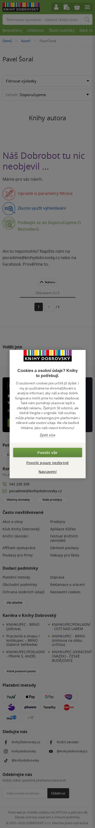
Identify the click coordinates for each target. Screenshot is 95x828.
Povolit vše (47, 452)
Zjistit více (47, 435)
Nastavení (47, 471)
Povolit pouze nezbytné (47, 462)
